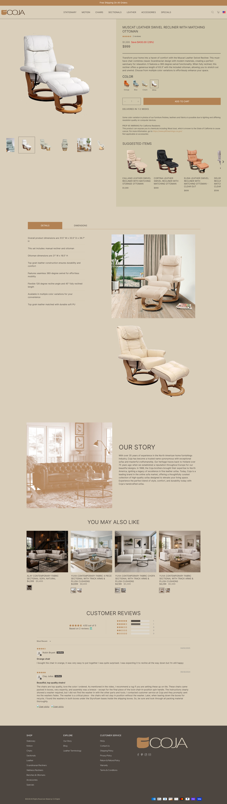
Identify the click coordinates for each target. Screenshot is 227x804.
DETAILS (45, 225)
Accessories (32, 780)
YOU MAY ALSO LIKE (113, 522)
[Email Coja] (149, 755)
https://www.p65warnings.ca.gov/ (167, 131)
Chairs (29, 751)
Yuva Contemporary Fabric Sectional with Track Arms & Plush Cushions (176, 578)
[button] (127, 36)
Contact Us (105, 746)
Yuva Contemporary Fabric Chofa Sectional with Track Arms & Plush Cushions (135, 578)
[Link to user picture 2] (57, 711)
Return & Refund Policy (110, 760)
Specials (166, 12)
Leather (30, 760)
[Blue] (136, 84)
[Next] (223, 162)
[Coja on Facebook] (138, 755)
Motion (30, 746)
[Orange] (126, 84)
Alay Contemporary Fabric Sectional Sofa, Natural (43, 577)
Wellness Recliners (35, 770)
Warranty (104, 765)
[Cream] (145, 84)
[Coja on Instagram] (146, 755)
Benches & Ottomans (36, 775)
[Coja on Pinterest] (142, 755)
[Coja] (13, 12)
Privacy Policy (106, 755)
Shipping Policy (106, 751)
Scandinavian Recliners (37, 765)
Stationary (31, 741)
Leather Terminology (72, 751)
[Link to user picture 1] (43, 711)
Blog (65, 746)
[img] (41, 648)
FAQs (102, 741)
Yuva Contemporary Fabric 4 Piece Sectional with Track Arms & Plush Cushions (91, 578)
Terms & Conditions (108, 770)
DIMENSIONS (80, 225)
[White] (154, 84)
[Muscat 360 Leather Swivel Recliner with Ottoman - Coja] (55, 74)
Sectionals (31, 755)
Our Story (67, 741)
